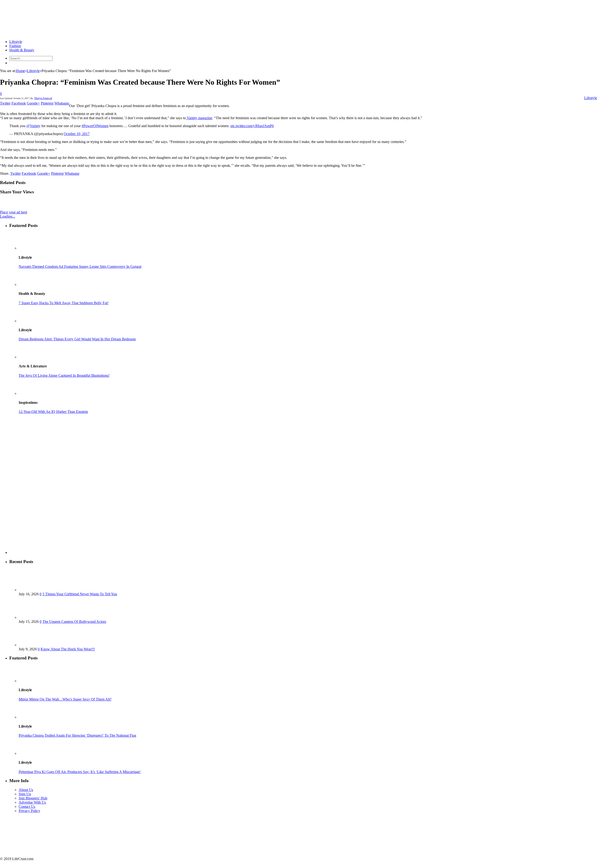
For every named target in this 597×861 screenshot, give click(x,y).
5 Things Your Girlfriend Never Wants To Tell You (79, 594)
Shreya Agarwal (43, 98)
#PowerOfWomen (95, 126)
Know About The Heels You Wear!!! (68, 649)
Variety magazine (199, 118)
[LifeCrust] (35, 34)
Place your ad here (13, 212)
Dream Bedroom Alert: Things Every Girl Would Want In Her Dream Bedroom (77, 339)
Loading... (7, 216)
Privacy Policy (29, 811)
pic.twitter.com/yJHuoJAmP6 (252, 126)
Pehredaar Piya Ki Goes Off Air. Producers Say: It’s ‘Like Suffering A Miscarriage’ (80, 772)
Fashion (15, 46)
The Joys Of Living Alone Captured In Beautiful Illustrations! (64, 375)
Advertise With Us (32, 802)
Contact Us (27, 807)
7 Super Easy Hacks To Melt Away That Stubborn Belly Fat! (63, 303)
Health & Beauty (21, 50)
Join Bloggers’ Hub (33, 798)
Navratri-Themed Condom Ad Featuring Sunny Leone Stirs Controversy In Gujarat (80, 266)
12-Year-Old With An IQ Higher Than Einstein (53, 412)
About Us (26, 790)
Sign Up (25, 794)
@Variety (33, 126)
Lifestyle (15, 42)
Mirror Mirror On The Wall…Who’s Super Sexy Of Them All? (65, 699)
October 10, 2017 (77, 134)
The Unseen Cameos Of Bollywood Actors (74, 622)
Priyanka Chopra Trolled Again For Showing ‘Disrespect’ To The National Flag (77, 735)
